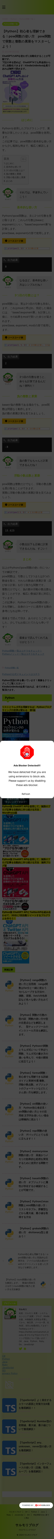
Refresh (26, 793)
